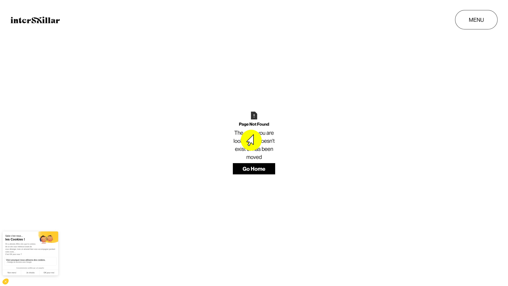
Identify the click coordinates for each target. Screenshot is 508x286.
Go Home (254, 169)
